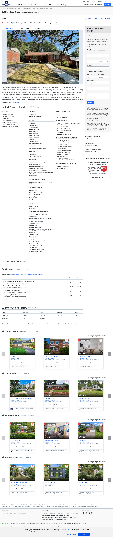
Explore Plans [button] (84, 523)
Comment (89, 91)
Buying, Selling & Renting (89, 1)
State (100, 58)
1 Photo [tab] (10, 28)
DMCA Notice (73, 517)
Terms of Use (92, 129)
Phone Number (91, 86)
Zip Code (89, 65)
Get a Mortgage (62, 5)
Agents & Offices (48, 5)
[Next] (109, 354)
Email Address (91, 80)
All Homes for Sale (7, 513)
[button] (107, 4)
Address (91, 53)
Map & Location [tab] (25, 28)
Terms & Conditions (47, 517)
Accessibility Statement (61, 517)
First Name (90, 74)
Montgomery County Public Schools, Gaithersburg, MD (27, 274)
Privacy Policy (75, 513)
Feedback (44, 513)
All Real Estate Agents (20, 513)
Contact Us (52, 513)
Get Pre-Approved (98, 177)
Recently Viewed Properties (92, 4)
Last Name (101, 74)
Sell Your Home (34, 5)
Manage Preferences (70, 534)
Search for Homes (20, 5)
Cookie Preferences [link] (60, 519)
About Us (100, 1)
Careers (106, 1)
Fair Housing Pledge (47, 519)
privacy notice (67, 529)
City (88, 58)
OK (84, 534)
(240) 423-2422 (30, 408)
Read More (16, 102)
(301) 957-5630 (29, 450)
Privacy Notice (101, 129)
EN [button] (110, 1)
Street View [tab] (40, 28)
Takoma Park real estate (60, 506)
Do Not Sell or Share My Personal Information (55, 515)
